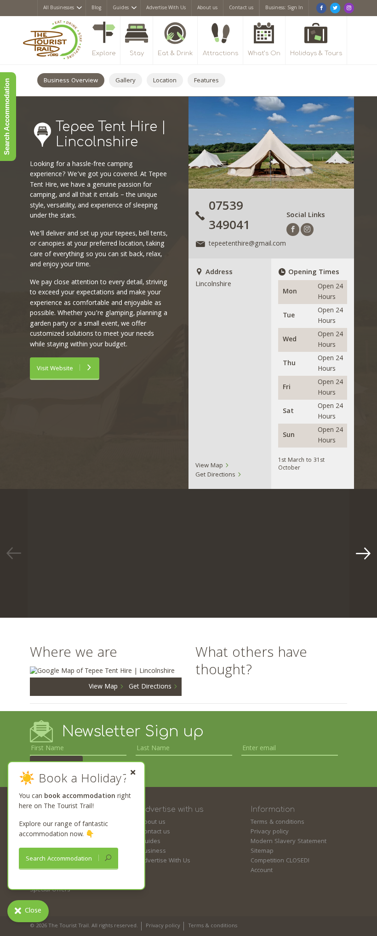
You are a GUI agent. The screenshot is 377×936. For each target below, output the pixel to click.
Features (206, 81)
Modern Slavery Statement (288, 842)
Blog (96, 8)
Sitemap (262, 851)
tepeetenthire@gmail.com (247, 244)
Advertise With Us (166, 8)
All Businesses (58, 8)
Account (262, 871)
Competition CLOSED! (280, 861)
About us (207, 8)
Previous (14, 553)
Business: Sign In (284, 8)
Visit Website (56, 369)
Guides (121, 8)
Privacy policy (270, 832)
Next (363, 553)
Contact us (241, 8)
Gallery (125, 81)
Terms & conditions (277, 822)
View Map (210, 466)
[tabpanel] (94, 553)
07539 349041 (229, 217)
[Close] (133, 772)
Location (165, 81)
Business (153, 851)
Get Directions (216, 475)
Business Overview (71, 81)
